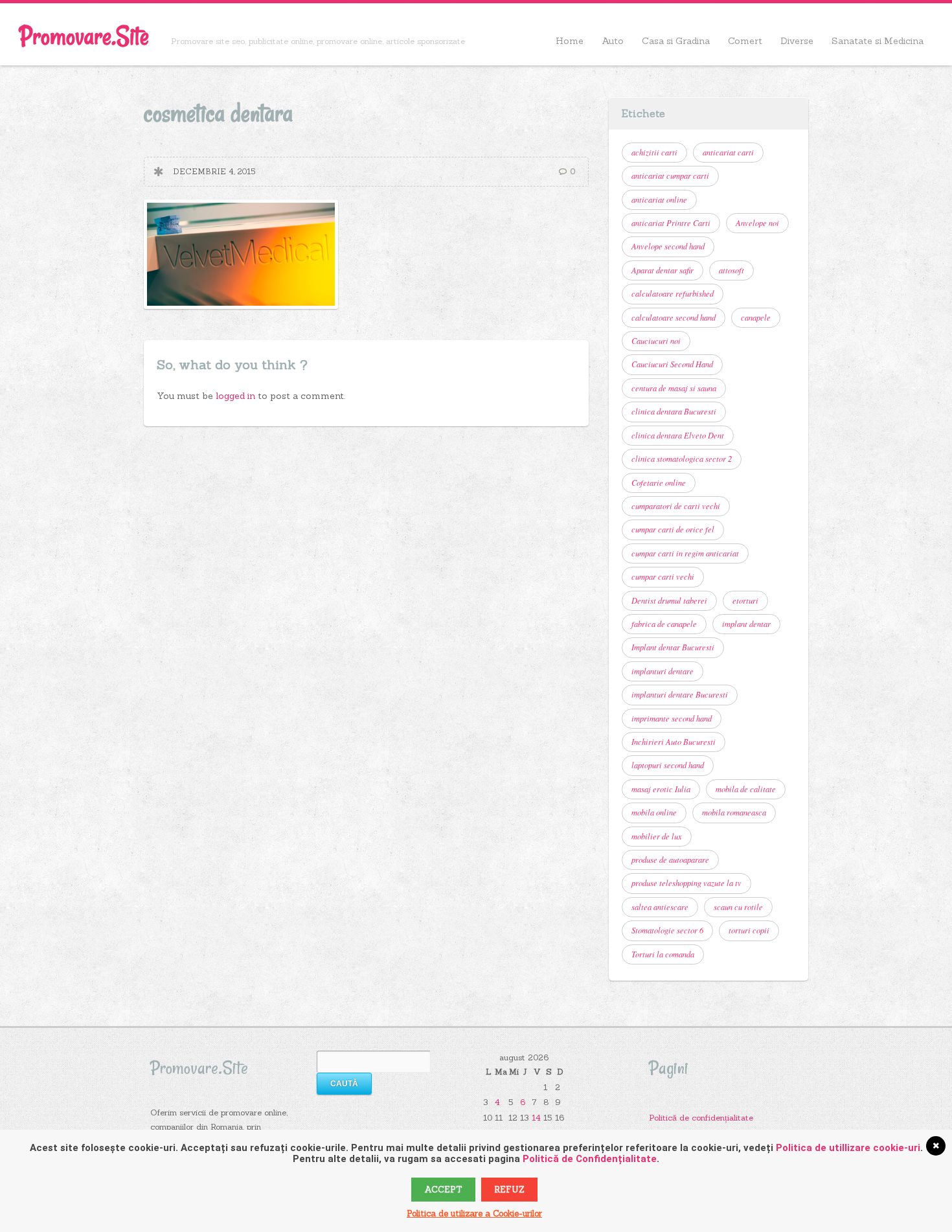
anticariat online (659, 199)
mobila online (654, 812)
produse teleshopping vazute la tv (686, 883)
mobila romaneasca (734, 812)
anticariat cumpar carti (670, 175)
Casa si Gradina (676, 41)
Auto (613, 41)
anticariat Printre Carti (670, 223)
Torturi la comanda (662, 954)
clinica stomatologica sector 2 (681, 458)
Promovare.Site (84, 35)
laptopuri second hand (667, 765)
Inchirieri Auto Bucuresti (673, 741)
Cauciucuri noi (656, 341)
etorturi (745, 600)
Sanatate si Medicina (878, 41)
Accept (443, 1189)
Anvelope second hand (668, 246)
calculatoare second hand (673, 317)
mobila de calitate (746, 789)
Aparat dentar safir (662, 270)
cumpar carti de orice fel (672, 529)
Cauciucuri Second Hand (672, 364)
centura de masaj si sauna (673, 388)
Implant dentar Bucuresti (672, 647)
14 (536, 1117)
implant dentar (746, 624)
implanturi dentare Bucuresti (679, 694)
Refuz (509, 1189)
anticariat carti (728, 152)
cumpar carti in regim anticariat (685, 553)
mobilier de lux (656, 836)
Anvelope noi (757, 223)
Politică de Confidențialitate (590, 1159)
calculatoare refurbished (672, 293)
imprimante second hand (671, 718)
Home (570, 41)
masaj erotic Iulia (660, 789)
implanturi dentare (662, 671)
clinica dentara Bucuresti (673, 411)
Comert (745, 41)
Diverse (796, 41)
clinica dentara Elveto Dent (677, 435)
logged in (237, 396)
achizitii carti (654, 152)
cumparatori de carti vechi (675, 506)
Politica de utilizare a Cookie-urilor (474, 1213)
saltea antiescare (659, 907)
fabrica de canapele (664, 624)
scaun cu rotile (738, 907)
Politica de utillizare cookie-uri (848, 1148)
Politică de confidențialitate (701, 1117)
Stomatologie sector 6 (667, 930)
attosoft (731, 270)
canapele (756, 317)
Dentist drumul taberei (669, 600)
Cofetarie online (658, 482)
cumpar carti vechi (662, 576)
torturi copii (749, 930)
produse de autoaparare (670, 859)
